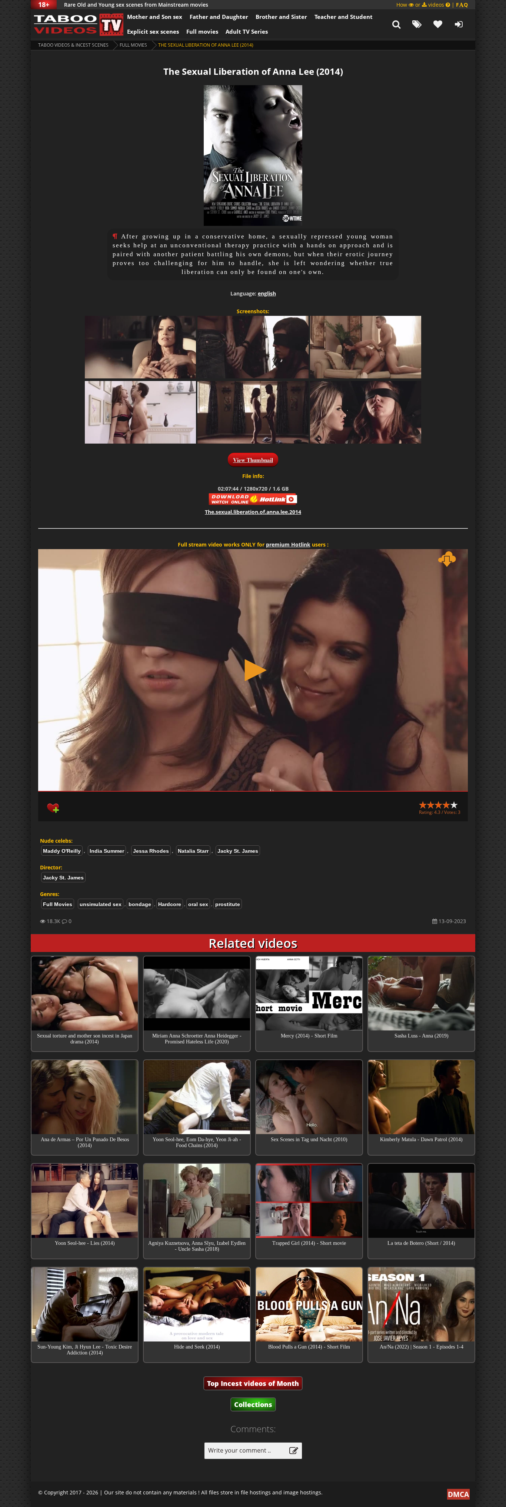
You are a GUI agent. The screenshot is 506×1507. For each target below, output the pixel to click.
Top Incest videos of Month (253, 1383)
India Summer (107, 851)
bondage (140, 904)
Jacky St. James (237, 851)
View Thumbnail (253, 460)
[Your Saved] (438, 24)
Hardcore (169, 904)
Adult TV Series (247, 31)
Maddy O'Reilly (62, 851)
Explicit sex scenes (153, 31)
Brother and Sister (281, 16)
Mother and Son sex (154, 16)
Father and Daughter (219, 16)
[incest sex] (77, 24)
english (267, 293)
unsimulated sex (100, 904)
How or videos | (432, 4)
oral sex (198, 904)
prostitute (227, 904)
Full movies (202, 31)
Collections (253, 1404)
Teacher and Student (343, 16)
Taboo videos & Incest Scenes (73, 45)
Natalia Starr (193, 851)
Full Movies (133, 45)
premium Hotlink (288, 544)
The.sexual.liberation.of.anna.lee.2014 (253, 511)
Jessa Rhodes (151, 851)
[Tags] (417, 24)
